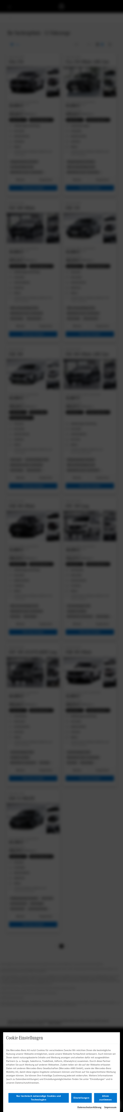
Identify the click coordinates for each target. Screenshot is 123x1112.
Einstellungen (81, 1097)
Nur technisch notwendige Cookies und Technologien (38, 1097)
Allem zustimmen (105, 1097)
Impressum (110, 1107)
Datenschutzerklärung (89, 1107)
